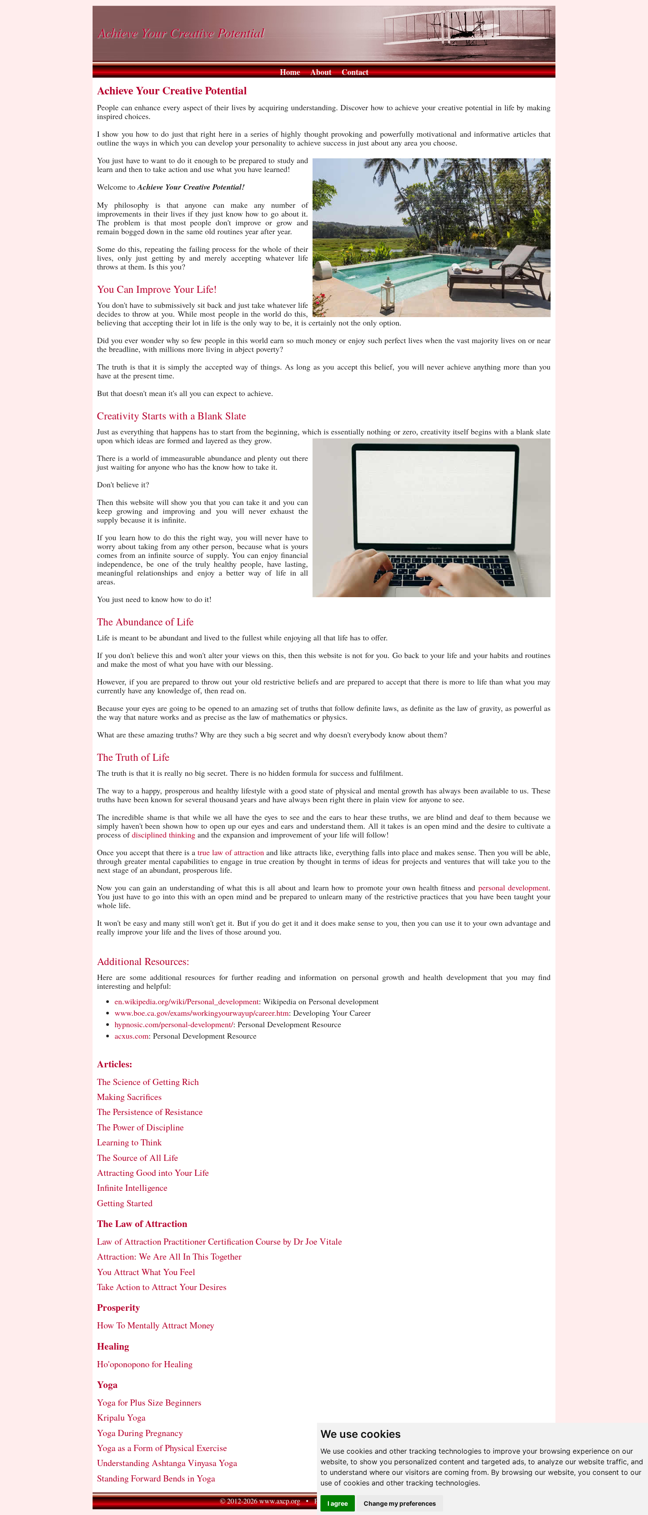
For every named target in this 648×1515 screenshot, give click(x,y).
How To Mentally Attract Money (155, 1325)
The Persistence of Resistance (150, 1112)
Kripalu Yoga (121, 1417)
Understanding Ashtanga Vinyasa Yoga (167, 1463)
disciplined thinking (163, 834)
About (320, 72)
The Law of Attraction (142, 1223)
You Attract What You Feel (146, 1272)
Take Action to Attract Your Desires (162, 1287)
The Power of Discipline (140, 1127)
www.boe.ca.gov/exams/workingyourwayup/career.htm (202, 1012)
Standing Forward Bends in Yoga (156, 1478)
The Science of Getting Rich (148, 1082)
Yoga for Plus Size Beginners (149, 1402)
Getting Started (125, 1203)
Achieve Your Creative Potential (181, 32)
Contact (355, 72)
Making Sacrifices (129, 1097)
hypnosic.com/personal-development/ (174, 1024)
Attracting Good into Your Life (153, 1172)
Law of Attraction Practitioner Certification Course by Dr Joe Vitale (219, 1241)
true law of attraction (230, 852)
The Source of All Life (137, 1157)
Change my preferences (400, 1503)
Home (290, 72)
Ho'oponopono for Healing (145, 1364)
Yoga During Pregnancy (140, 1433)
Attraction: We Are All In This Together (169, 1256)
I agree (338, 1503)
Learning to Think (129, 1142)
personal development (513, 887)
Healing (113, 1346)
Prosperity (118, 1307)
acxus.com (132, 1035)
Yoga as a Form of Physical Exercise (162, 1448)
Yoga (107, 1384)
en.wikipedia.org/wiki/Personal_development (187, 1001)
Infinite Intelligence (132, 1187)
